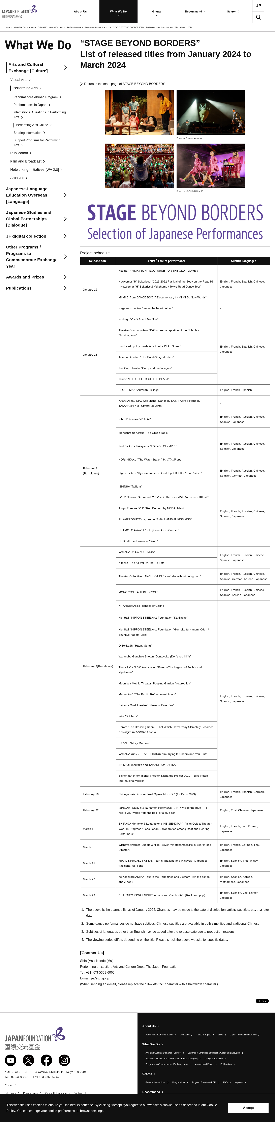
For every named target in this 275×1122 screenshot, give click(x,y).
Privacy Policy (30, 1093)
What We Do (20, 27)
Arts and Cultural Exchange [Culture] (46, 27)
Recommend (151, 1092)
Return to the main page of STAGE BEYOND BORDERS (124, 84)
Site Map (78, 1093)
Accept (248, 1108)
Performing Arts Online (95, 27)
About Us (149, 1026)
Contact (9, 1085)
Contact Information (56, 1093)
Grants (147, 1073)
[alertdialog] (137, 1108)
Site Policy (10, 1093)
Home (7, 27)
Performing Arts (74, 27)
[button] (80, 11)
